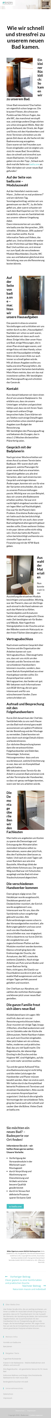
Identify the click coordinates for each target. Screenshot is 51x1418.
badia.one (34, 164)
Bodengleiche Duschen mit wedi (15, 1382)
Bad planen (7, 1346)
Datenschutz (8, 1394)
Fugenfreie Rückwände (12, 1359)
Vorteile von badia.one (12, 1342)
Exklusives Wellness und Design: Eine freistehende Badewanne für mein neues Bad (22, 1376)
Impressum (7, 1398)
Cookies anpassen (36, 1415)
